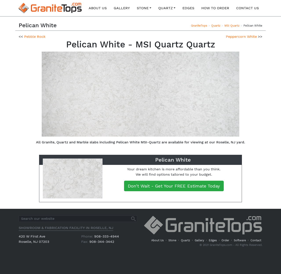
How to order (215, 8)
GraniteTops (199, 25)
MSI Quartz (232, 25)
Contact (255, 240)
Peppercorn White (241, 36)
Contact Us (247, 8)
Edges (188, 8)
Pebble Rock (34, 36)
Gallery (122, 8)
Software (240, 240)
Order (225, 240)
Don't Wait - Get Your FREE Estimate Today (174, 186)
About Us (98, 8)
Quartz (165, 8)
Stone (143, 8)
